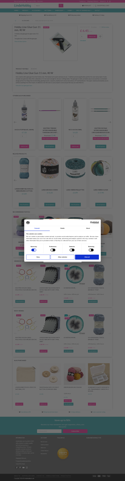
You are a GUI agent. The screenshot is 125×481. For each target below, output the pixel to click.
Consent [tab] (37, 228)
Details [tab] (62, 228)
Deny (38, 257)
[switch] (53, 250)
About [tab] (88, 228)
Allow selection (62, 257)
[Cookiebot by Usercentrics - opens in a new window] (91, 222)
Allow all (87, 257)
